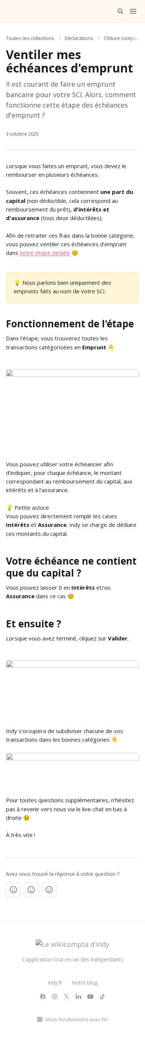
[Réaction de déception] (13, 889)
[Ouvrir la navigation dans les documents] (133, 11)
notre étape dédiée (45, 252)
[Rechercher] (120, 11)
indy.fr (55, 982)
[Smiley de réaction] (49, 889)
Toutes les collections (30, 38)
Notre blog (84, 982)
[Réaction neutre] (31, 889)
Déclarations (79, 38)
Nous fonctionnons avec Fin (76, 1019)
